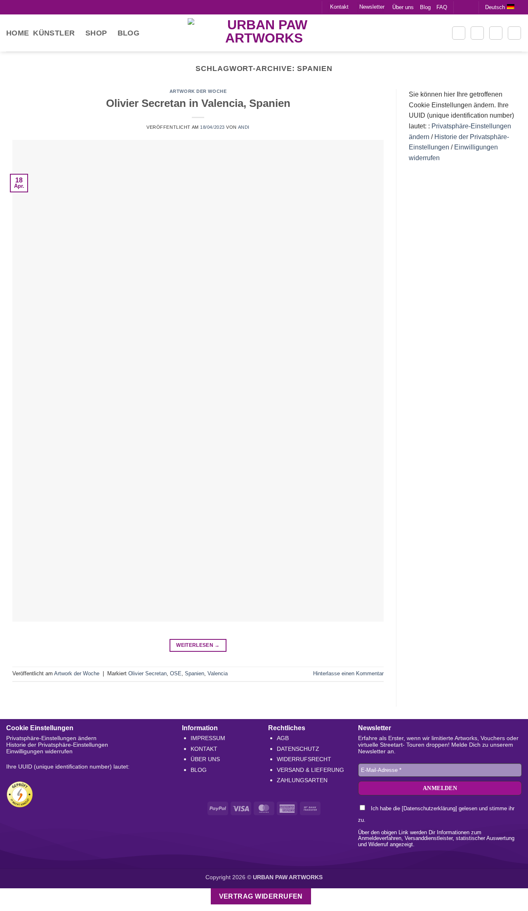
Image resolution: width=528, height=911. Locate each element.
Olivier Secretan (147, 673)
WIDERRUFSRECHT (304, 759)
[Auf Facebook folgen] (460, 7)
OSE (176, 673)
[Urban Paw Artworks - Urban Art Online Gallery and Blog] (264, 33)
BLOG (199, 770)
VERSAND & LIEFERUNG (310, 770)
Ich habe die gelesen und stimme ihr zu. (436, 814)
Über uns (403, 7)
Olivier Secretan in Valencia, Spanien (198, 103)
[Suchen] (458, 33)
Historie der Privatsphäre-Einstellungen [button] (57, 744)
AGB (283, 738)
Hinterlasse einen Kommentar (348, 673)
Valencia (217, 673)
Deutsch (495, 7)
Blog (425, 7)
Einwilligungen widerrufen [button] (39, 751)
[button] (477, 33)
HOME (17, 33)
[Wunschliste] (495, 33)
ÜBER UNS (205, 759)
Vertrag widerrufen (261, 896)
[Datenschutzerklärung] (429, 808)
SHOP (96, 33)
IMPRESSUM (208, 738)
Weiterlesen (198, 645)
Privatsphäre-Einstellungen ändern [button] (51, 738)
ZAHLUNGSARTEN (302, 780)
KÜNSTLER (54, 33)
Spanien (194, 673)
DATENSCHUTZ (298, 748)
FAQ (441, 7)
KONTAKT (204, 748)
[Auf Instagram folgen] (468, 7)
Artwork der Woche (198, 91)
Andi (244, 127)
